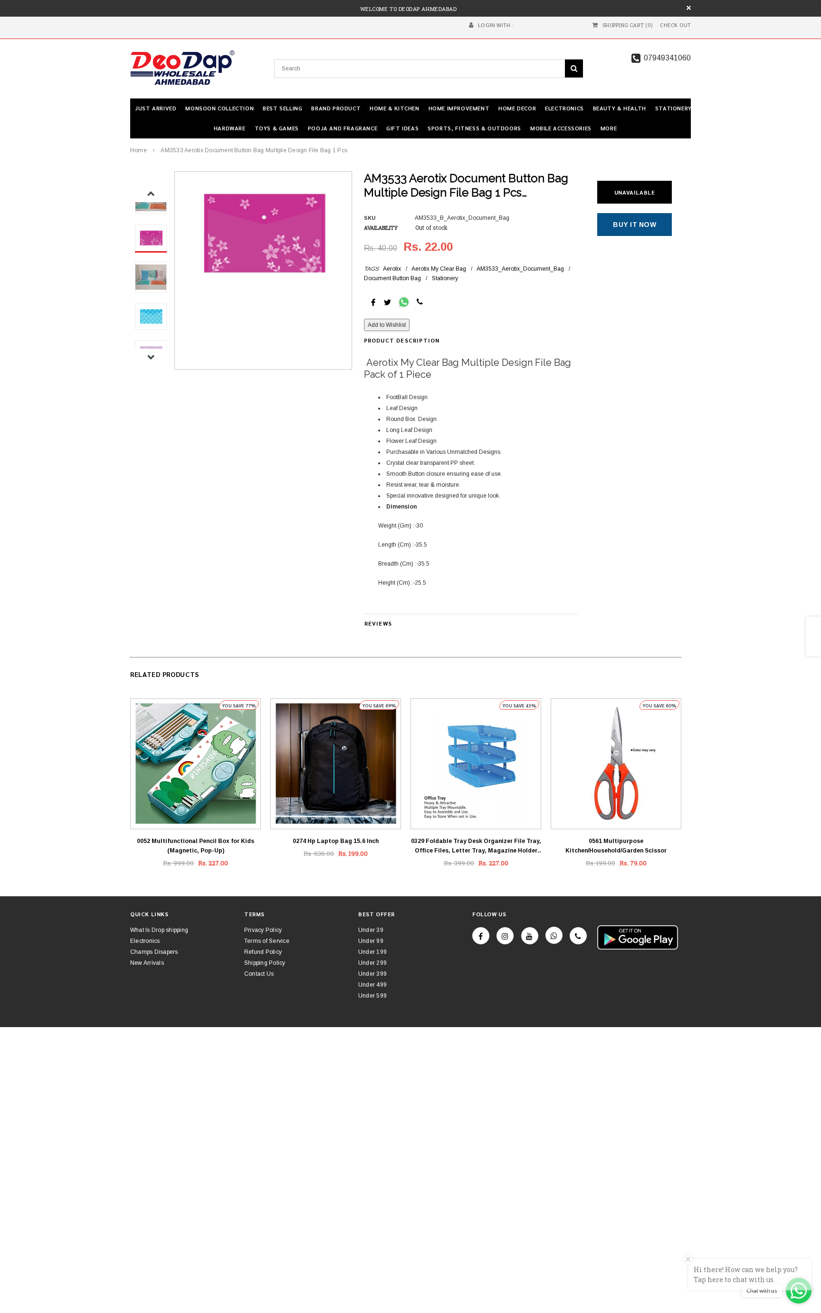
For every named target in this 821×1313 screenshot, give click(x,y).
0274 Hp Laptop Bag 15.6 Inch (336, 841)
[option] (263, 232)
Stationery (445, 278)
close (689, 8)
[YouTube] (529, 935)
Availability (381, 227)
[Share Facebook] (373, 301)
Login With (494, 25)
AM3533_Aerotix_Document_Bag (520, 268)
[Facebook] (480, 935)
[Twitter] (387, 301)
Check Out (675, 25)
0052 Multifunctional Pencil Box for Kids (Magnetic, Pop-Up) (195, 846)
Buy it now (634, 224)
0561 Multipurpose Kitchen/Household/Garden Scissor (616, 846)
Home (138, 150)
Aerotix (392, 268)
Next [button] (151, 357)
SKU (369, 218)
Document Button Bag (392, 278)
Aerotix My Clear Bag (438, 268)
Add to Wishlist (387, 325)
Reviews (378, 623)
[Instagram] (505, 935)
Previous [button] (151, 194)
